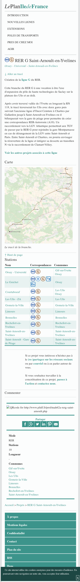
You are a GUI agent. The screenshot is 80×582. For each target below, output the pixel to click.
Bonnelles (14, 487)
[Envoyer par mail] (56, 424)
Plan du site (14, 549)
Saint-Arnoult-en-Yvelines (24, 494)
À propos (12, 517)
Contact (12, 541)
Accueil (9, 505)
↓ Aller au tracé (14, 74)
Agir (10, 49)
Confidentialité (16, 533)
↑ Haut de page (14, 255)
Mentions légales (17, 525)
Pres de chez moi (20, 42)
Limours (13, 483)
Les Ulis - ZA (13, 299)
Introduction (17, 15)
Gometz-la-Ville (18, 479)
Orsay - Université (15, 272)
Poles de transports (23, 35)
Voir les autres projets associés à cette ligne (31, 153)
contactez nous (46, 383)
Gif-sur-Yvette (17, 468)
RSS (9, 558)
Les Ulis (13, 476)
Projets (20, 505)
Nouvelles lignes (20, 22)
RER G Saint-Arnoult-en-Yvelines (46, 505)
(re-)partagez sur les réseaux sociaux (50, 359)
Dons (10, 566)
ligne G (26, 80)
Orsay (12, 472)
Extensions (16, 28)
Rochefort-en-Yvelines (21, 491)
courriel (38, 363)
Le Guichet (11, 282)
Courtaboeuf (12, 292)
